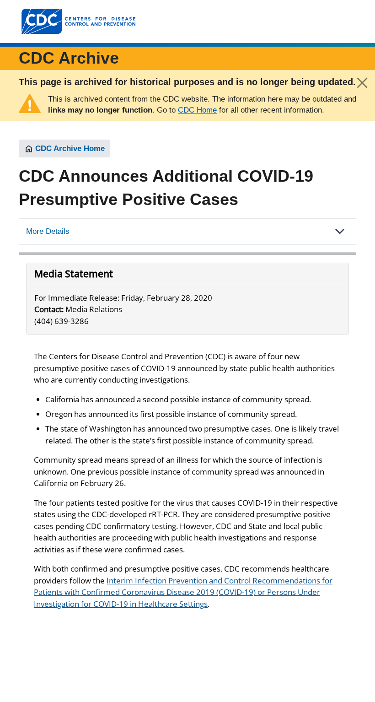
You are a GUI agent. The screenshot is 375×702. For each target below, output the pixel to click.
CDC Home (197, 110)
